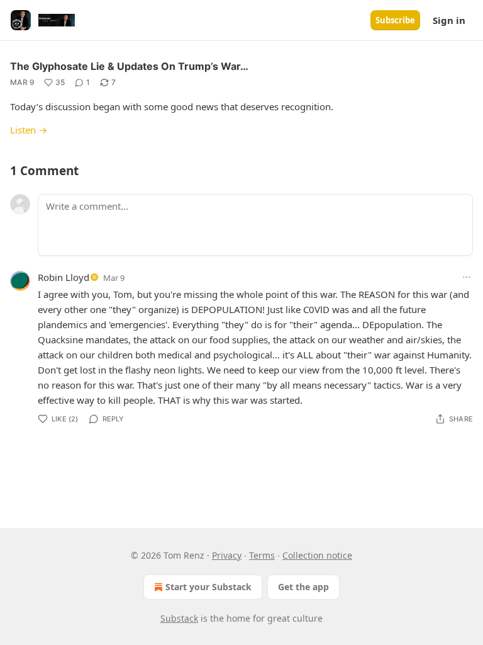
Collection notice (317, 555)
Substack (179, 618)
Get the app (303, 587)
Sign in (449, 20)
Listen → (28, 129)
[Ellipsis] (467, 277)
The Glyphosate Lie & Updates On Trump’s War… (129, 66)
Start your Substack (208, 587)
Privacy (227, 555)
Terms (262, 555)
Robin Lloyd (63, 277)
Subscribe (395, 20)
